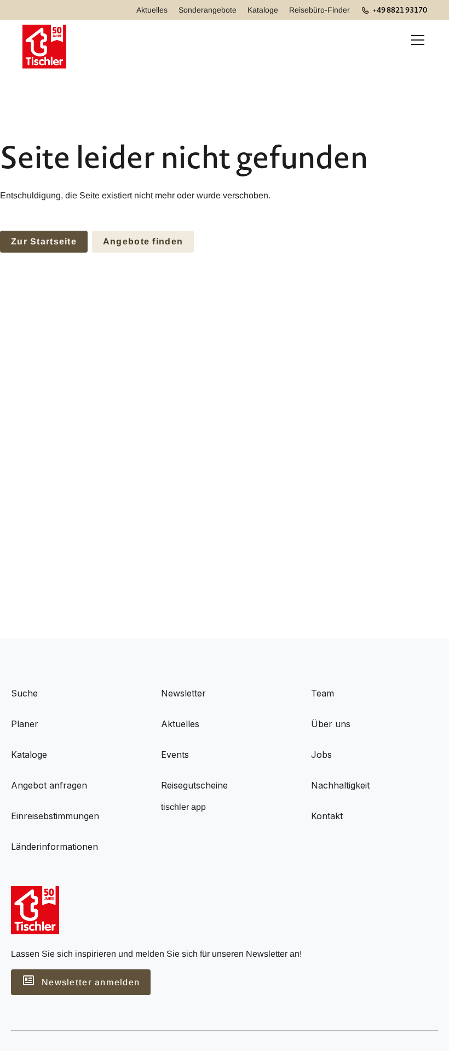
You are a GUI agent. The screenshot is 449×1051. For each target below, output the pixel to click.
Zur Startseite (44, 241)
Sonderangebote (208, 9)
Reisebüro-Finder (319, 9)
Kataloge (262, 9)
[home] (44, 40)
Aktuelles (152, 9)
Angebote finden (143, 241)
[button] (416, 40)
